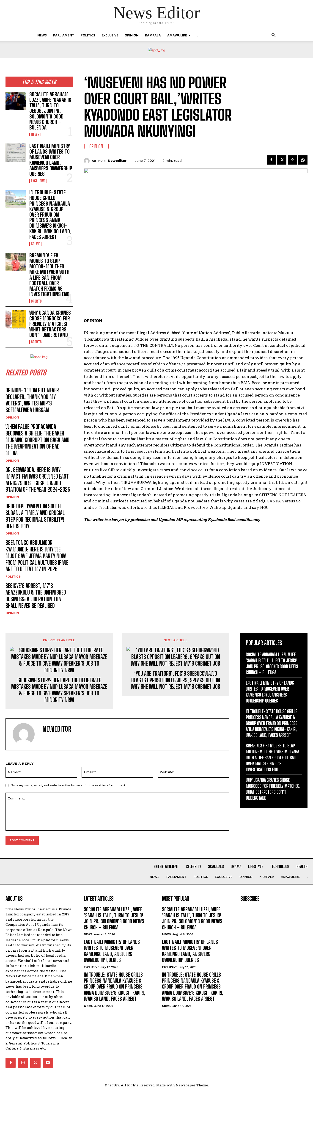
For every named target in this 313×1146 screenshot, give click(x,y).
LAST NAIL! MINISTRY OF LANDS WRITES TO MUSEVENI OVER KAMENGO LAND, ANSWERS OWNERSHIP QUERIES (50, 160)
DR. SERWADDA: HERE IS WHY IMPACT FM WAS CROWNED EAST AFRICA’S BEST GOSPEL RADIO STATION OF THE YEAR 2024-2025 (37, 479)
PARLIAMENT (63, 35)
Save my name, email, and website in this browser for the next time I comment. (68, 785)
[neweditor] (88, 161)
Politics (88, 35)
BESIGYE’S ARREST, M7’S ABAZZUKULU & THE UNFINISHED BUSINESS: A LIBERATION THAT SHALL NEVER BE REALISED (35, 595)
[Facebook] (271, 160)
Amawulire (177, 35)
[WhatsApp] (303, 160)
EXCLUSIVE (110, 35)
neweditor (117, 161)
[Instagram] (23, 1063)
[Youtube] (48, 1063)
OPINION (132, 35)
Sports (36, 301)
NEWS (42, 35)
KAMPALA (153, 35)
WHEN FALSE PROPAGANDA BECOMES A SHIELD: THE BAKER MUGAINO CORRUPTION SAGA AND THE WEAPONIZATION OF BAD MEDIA (37, 439)
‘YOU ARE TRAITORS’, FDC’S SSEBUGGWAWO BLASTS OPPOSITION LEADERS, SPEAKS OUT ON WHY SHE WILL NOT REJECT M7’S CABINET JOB (175, 680)
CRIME (35, 244)
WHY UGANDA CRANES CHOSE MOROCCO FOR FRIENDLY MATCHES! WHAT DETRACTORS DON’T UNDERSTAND (50, 324)
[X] (281, 160)
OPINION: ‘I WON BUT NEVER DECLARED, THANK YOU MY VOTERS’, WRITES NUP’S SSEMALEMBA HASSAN (32, 400)
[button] (273, 35)
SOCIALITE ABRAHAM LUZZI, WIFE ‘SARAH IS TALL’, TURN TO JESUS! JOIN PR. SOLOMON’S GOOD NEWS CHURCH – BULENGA (50, 111)
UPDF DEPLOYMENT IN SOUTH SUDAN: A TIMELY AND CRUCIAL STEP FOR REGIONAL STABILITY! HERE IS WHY (35, 516)
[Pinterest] (292, 160)
